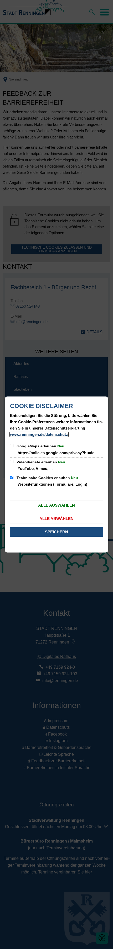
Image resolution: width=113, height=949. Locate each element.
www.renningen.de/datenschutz (39, 434)
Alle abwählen (56, 518)
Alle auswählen (56, 505)
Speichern (56, 532)
